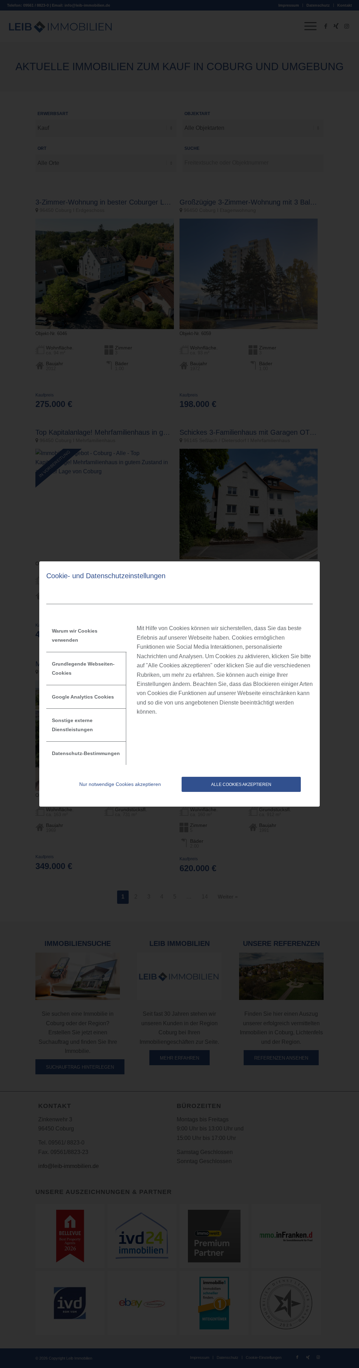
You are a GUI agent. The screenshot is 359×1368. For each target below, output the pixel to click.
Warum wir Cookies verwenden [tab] (74, 635)
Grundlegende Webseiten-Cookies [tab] (83, 668)
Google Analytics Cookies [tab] (83, 697)
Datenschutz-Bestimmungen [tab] (86, 753)
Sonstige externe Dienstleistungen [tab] (72, 725)
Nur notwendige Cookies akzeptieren (120, 784)
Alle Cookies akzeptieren (241, 784)
